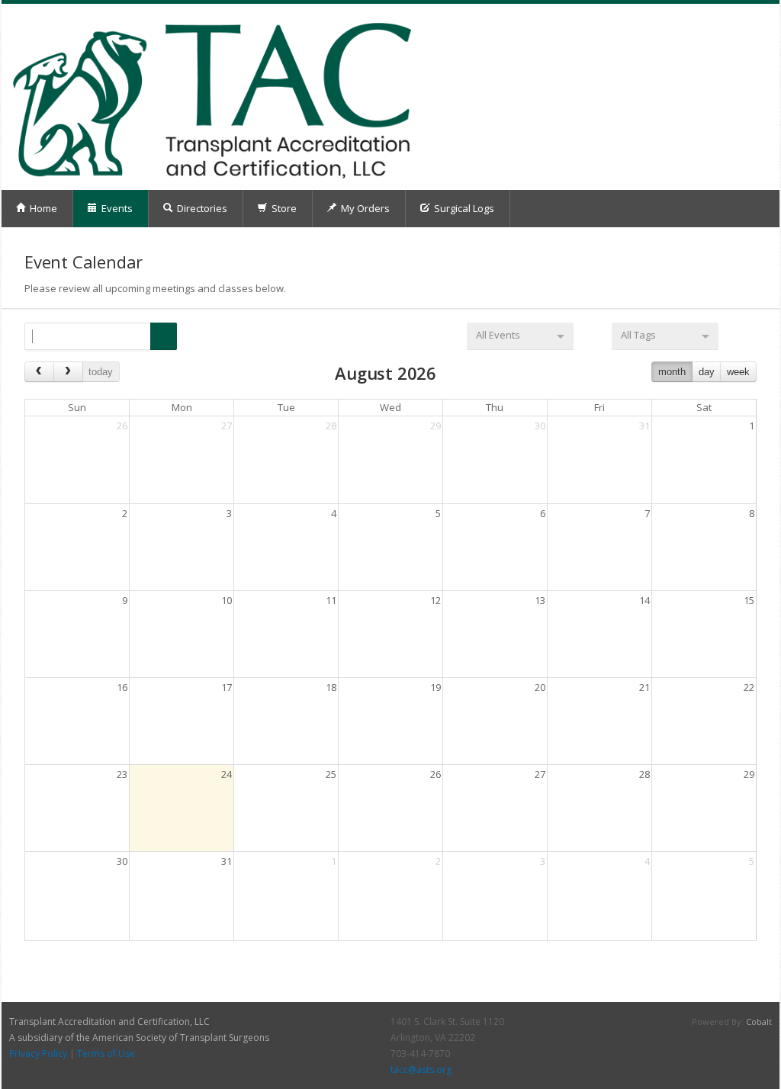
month (672, 371)
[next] (68, 371)
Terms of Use (106, 1053)
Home (42, 208)
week (738, 371)
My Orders (364, 208)
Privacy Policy (38, 1053)
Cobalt (759, 1021)
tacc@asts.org (421, 1069)
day (707, 371)
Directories (201, 208)
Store (283, 208)
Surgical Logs (463, 208)
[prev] (39, 371)
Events (116, 208)
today (100, 371)
